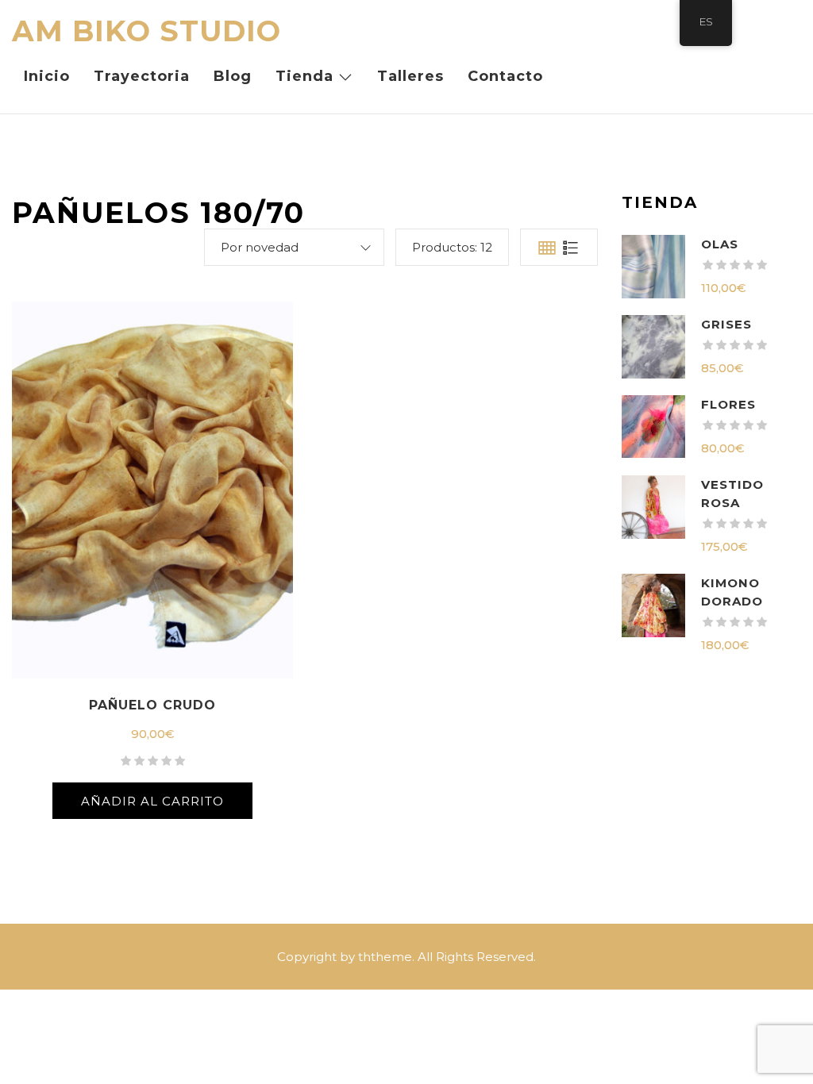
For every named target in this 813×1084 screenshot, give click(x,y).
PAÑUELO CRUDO (152, 705)
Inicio (47, 76)
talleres (410, 76)
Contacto (505, 76)
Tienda (304, 76)
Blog (233, 76)
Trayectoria (142, 76)
